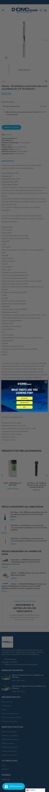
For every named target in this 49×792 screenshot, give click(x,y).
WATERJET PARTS (24, 402)
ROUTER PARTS (24, 398)
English (32, 790)
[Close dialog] (46, 382)
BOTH (24, 407)
